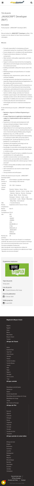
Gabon (8, 391)
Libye (8, 330)
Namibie (9, 462)
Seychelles (9, 464)
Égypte (8, 328)
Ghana (8, 358)
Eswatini (9, 466)
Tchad (8, 400)
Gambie (9, 356)
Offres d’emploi (16, 478)
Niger (8, 370)
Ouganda (9, 422)
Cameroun (9, 389)
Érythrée (9, 415)
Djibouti (9, 413)
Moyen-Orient (10, 337)
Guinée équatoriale (12, 394)
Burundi (9, 411)
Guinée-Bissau (11, 363)
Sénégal (9, 374)
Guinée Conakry (11, 361)
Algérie (8, 325)
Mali (8, 367)
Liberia (8, 365)
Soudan (9, 429)
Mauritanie (9, 334)
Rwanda (9, 424)
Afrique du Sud (11, 442)
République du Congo (12, 398)
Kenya (8, 420)
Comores (9, 448)
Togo (8, 379)
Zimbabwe (9, 471)
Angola (8, 444)
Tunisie (8, 339)
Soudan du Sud (11, 431)
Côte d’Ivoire (10, 354)
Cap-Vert (9, 352)
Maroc (8, 332)
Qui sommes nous (16, 476)
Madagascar (10, 453)
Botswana (9, 446)
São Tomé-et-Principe (13, 403)
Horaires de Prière (13, 480)
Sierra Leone (10, 376)
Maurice (9, 457)
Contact (23, 480)
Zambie (9, 469)
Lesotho (9, 451)
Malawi (8, 455)
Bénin (8, 347)
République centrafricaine (14, 387)
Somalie (9, 427)
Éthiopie (9, 418)
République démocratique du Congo (16, 396)
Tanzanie (9, 433)
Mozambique (10, 460)
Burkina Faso (10, 349)
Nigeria (8, 372)
